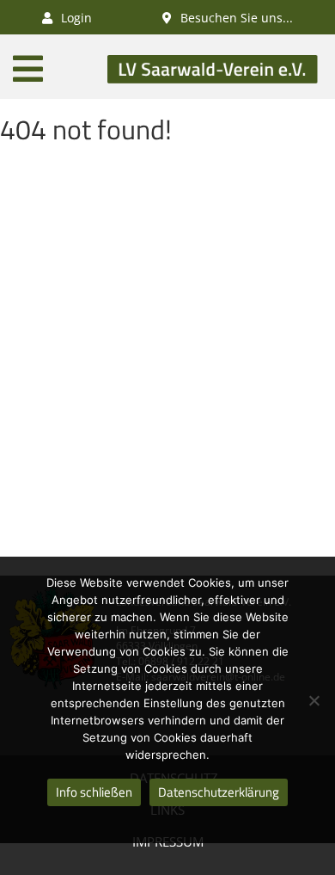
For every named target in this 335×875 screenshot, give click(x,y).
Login (75, 17)
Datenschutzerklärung (218, 792)
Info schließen (94, 792)
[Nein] (313, 700)
